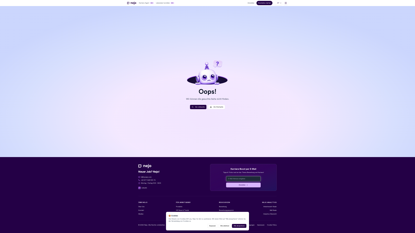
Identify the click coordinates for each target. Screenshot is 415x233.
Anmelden (251, 3)
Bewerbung (223, 206)
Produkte (179, 206)
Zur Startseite (218, 107)
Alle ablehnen (224, 226)
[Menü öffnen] (286, 3)
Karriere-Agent (146, 3)
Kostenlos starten (264, 3)
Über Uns (141, 206)
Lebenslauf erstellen (165, 3)
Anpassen (212, 226)
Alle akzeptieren (239, 226)
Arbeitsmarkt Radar (270, 206)
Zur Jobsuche (200, 107)
